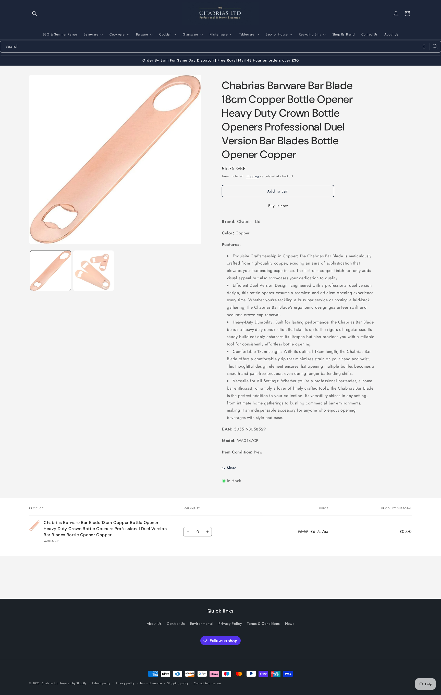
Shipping (252, 176)
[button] (34, 13)
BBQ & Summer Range (60, 34)
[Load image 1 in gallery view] (50, 270)
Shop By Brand (343, 34)
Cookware (117, 34)
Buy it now (278, 206)
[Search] (435, 46)
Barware (142, 34)
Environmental (201, 623)
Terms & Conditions (263, 623)
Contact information (207, 683)
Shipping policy (178, 683)
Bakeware (91, 34)
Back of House (277, 34)
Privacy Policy (230, 623)
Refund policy (101, 683)
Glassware (190, 34)
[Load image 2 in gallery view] (93, 270)
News (289, 623)
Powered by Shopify (73, 683)
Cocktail (165, 34)
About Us (391, 34)
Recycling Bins (310, 34)
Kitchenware (219, 34)
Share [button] (231, 467)
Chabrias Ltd (50, 683)
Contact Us (369, 34)
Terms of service (151, 683)
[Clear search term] (424, 46)
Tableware (246, 34)
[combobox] (220, 46)
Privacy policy (125, 683)
